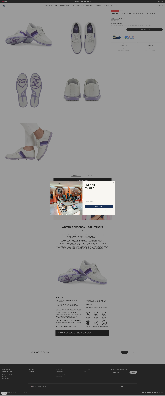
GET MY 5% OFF (98, 206)
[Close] (113, 183)
